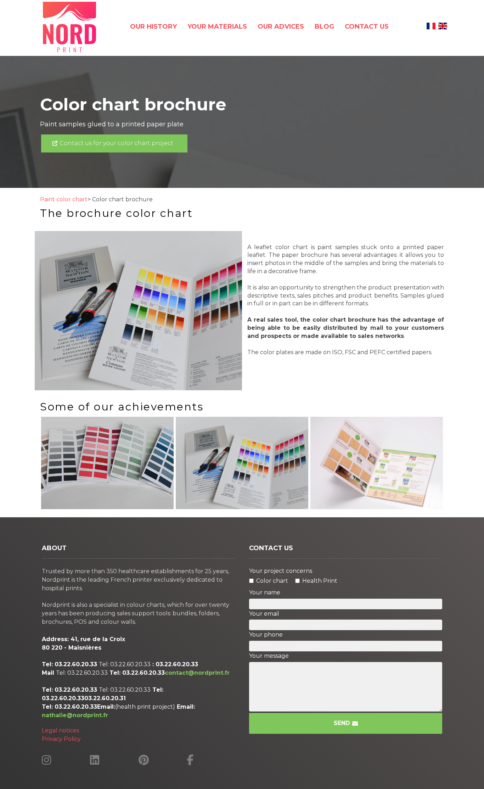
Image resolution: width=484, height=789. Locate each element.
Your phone (266, 634)
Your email (264, 613)
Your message (269, 655)
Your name (264, 592)
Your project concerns (280, 571)
